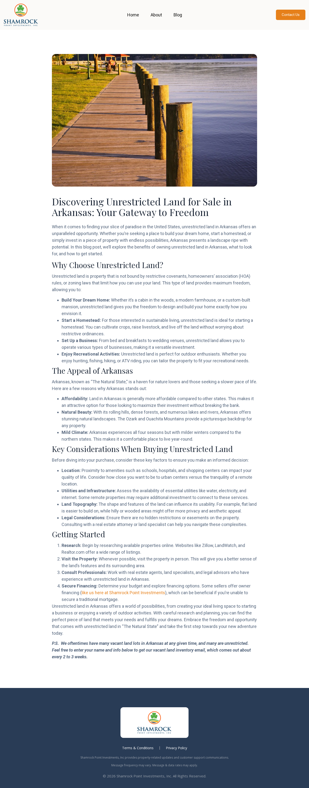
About (156, 14)
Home (133, 14)
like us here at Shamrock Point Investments (123, 592)
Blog (178, 14)
